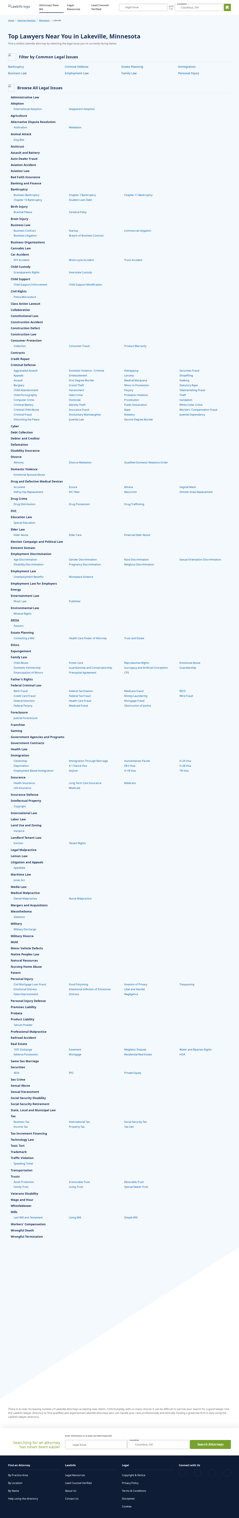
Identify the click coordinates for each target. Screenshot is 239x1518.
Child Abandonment (26, 390)
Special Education (24, 523)
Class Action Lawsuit (25, 304)
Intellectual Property (26, 801)
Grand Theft (76, 385)
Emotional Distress (25, 989)
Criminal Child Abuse (26, 409)
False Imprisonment (26, 994)
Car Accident (20, 254)
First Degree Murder (81, 380)
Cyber (15, 426)
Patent (16, 973)
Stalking (184, 380)
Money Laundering (135, 696)
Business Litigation (25, 235)
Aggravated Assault (26, 370)
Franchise (18, 725)
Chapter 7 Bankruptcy (82, 195)
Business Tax (21, 1122)
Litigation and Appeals (27, 862)
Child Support (20, 279)
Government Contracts (27, 743)
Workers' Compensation (28, 1224)
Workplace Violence (81, 577)
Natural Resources (24, 960)
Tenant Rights (77, 843)
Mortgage (75, 1054)
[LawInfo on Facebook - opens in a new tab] (182, 1472)
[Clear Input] (164, 7)
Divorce (16, 457)
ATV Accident (21, 260)
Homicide (75, 400)
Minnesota (44, 20)
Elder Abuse (21, 535)
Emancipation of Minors (28, 672)
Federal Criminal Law (26, 685)
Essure (73, 487)
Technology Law (22, 1140)
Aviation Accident (23, 165)
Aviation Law (20, 171)
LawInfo (70, 1465)
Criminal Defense (76, 66)
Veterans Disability (24, 1193)
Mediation (75, 127)
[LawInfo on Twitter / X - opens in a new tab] (197, 1472)
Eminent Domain (23, 548)
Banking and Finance (26, 183)
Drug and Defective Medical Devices (37, 481)
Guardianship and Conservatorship (90, 667)
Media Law (18, 887)
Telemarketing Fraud (192, 390)
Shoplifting (186, 375)
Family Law (129, 73)
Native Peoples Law (25, 954)
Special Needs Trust (136, 1187)
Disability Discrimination (29, 564)
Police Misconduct (25, 297)
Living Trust (76, 1187)
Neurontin (130, 492)
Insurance (18, 777)
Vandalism (185, 400)
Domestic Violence (24, 469)
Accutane (19, 487)
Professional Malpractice (28, 1032)
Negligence (131, 994)
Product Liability (22, 1019)
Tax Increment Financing (29, 1133)
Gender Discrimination (83, 559)
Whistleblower (21, 1206)
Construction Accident (27, 322)
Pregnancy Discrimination (85, 564)
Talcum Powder (23, 1025)
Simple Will (131, 1217)
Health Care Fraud (80, 701)
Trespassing (186, 984)
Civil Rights (19, 291)
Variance (19, 831)
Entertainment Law (25, 596)
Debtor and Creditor (25, 438)
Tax (13, 1116)
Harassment (76, 390)
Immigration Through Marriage (88, 761)
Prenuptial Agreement (82, 672)
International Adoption (28, 109)
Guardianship (187, 667)
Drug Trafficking (134, 504)
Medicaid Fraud (78, 705)
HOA (182, 1054)
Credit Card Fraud (24, 696)
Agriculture (19, 116)
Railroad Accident (23, 1038)
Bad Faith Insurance (25, 177)
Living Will (75, 1217)
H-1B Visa (130, 770)
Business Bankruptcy (26, 195)
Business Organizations (28, 242)
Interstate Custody (80, 272)
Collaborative (20, 310)
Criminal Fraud (23, 414)
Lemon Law (19, 856)
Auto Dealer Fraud (24, 159)
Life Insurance (22, 788)
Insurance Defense (24, 795)
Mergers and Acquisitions (29, 905)
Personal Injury (188, 73)
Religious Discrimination (139, 564)
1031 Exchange (23, 1049)
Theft (182, 395)
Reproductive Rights (136, 663)
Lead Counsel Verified (100, 7)
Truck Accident (133, 260)
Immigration (187, 66)
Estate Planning (132, 66)
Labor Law (18, 819)
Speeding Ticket (23, 1163)
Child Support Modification (85, 284)
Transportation (22, 1170)
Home (11, 20)
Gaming (16, 731)
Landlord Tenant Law (26, 838)
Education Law (21, 517)
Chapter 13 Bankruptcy (28, 200)
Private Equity (132, 1073)
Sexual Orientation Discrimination (200, 559)
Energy (16, 589)
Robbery (129, 414)
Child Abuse (21, 663)
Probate (16, 1013)
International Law (24, 813)
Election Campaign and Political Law (37, 542)
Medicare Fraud (134, 691)
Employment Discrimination (31, 554)
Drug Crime (19, 499)
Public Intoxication (135, 405)
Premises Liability (23, 1007)
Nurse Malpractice (80, 898)
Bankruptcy (16, 66)
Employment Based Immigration (33, 770)
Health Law (19, 749)
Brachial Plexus (23, 212)
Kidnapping (131, 370)
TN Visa (184, 770)
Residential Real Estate (138, 1054)
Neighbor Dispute (135, 1049)
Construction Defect (25, 328)
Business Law (17, 73)
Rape (127, 409)
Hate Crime (76, 395)
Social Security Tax (135, 1122)
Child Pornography (25, 395)
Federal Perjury (23, 705)
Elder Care (75, 535)
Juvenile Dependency (192, 414)
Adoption (17, 103)
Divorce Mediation (80, 462)
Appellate (19, 868)
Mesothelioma (21, 911)
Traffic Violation (22, 1158)
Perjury (128, 390)
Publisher (75, 601)
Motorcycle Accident (81, 260)
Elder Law (18, 529)
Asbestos (19, 917)
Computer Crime (24, 400)
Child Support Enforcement (30, 284)
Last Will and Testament (28, 1217)
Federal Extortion (24, 701)
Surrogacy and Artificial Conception (146, 667)
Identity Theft (77, 405)
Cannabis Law (21, 248)
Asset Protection (24, 1182)
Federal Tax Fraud (80, 696)
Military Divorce (22, 936)
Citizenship (20, 761)
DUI (13, 511)
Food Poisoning (78, 984)
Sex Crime (18, 1079)
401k (17, 1073)
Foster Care (76, 663)
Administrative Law (25, 97)
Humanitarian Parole (137, 761)
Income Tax (21, 1127)
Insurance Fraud (79, 409)
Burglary (19, 385)
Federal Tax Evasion (81, 691)
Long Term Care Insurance (85, 783)
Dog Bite (19, 140)
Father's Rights (22, 679)
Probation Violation (136, 395)
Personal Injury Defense (28, 1001)
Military (16, 924)
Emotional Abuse (189, 663)
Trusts (15, 1176)
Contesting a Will (24, 638)
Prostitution (131, 400)
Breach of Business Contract (86, 235)
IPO (71, 1073)
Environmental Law (25, 608)
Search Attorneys (210, 1444)
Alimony (19, 462)
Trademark (19, 1152)
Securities (18, 1067)
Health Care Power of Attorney (88, 638)
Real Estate (19, 1044)
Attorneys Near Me (51, 7)
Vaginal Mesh (187, 487)
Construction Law (23, 334)
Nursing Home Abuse (26, 967)
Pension (19, 626)
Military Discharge (25, 929)
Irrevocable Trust (79, 1182)
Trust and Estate (134, 638)
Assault (18, 380)
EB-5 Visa (129, 766)
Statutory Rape (188, 385)
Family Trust (21, 1187)
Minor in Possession (136, 385)
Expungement (21, 651)
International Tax (79, 1122)
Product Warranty (135, 346)
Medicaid (74, 788)
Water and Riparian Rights (195, 1049)
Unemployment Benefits (29, 577)
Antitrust (17, 146)
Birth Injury (19, 207)
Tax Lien (129, 1127)
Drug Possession (79, 504)
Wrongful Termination (27, 1236)
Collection (20, 346)
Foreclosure (19, 712)
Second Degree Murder (138, 419)
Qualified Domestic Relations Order (146, 462)
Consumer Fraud (79, 346)
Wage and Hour (22, 1200)
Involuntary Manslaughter (85, 414)
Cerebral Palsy (77, 212)
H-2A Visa (185, 761)
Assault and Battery (25, 153)
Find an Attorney (19, 1465)
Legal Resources (73, 7)
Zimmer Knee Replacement (196, 492)
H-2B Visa (185, 766)
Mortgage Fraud (134, 701)
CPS (126, 672)
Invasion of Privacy (135, 984)
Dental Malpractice (25, 898)
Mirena (128, 487)
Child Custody (20, 267)
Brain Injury (19, 219)
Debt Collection (22, 432)
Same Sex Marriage (25, 1061)
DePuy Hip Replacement (28, 492)
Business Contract (25, 230)
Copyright (20, 806)
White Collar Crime (190, 405)
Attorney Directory (27, 20)
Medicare (130, 783)
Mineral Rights (23, 613)
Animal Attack (21, 134)
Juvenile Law (76, 419)
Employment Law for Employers (34, 583)
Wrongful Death (22, 1230)
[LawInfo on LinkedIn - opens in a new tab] (227, 1472)
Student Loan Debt (80, 200)
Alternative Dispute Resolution (33, 122)
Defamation (19, 444)
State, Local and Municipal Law (33, 1110)
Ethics (15, 645)
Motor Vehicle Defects (27, 948)
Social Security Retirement (30, 1104)
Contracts (18, 353)
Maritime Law (21, 874)
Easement (75, 1049)
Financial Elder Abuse (137, 535)
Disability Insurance (25, 451)
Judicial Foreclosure (26, 718)
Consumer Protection (26, 340)
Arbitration (20, 127)
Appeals (18, 375)
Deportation (21, 766)
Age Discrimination (25, 559)
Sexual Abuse (20, 1085)
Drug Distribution (24, 504)
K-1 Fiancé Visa (78, 766)
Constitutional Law (24, 316)
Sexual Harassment (25, 1092)
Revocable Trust (134, 1182)
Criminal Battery (23, 405)
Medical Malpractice (25, 893)
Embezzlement (78, 375)
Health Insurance (24, 783)
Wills (14, 1212)
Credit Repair (20, 359)
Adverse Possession (26, 1054)
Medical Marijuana (135, 380)
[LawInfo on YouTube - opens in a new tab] (212, 1472)
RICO (182, 691)
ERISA (15, 620)
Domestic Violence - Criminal (86, 370)
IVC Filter (74, 492)
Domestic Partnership (27, 667)
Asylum (73, 770)
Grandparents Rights (27, 272)
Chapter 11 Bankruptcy (138, 195)
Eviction (18, 843)
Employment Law (77, 73)
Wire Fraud (186, 696)
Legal (125, 1465)
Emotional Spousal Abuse (29, 474)
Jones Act (19, 880)
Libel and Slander (134, 989)
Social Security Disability (28, 1098)
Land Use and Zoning (26, 825)
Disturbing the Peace (27, 419)
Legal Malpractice (23, 850)
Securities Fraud (189, 370)
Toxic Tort (18, 1146)
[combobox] (143, 7)
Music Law (20, 601)
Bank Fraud (21, 691)
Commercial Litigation (137, 230)
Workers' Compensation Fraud (198, 409)
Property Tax (77, 1127)
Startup (73, 230)
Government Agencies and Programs (37, 737)
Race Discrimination (136, 559)
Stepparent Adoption (82, 109)
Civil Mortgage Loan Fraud (30, 984)
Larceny (129, 375)
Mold (14, 942)
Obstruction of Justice (137, 705)
